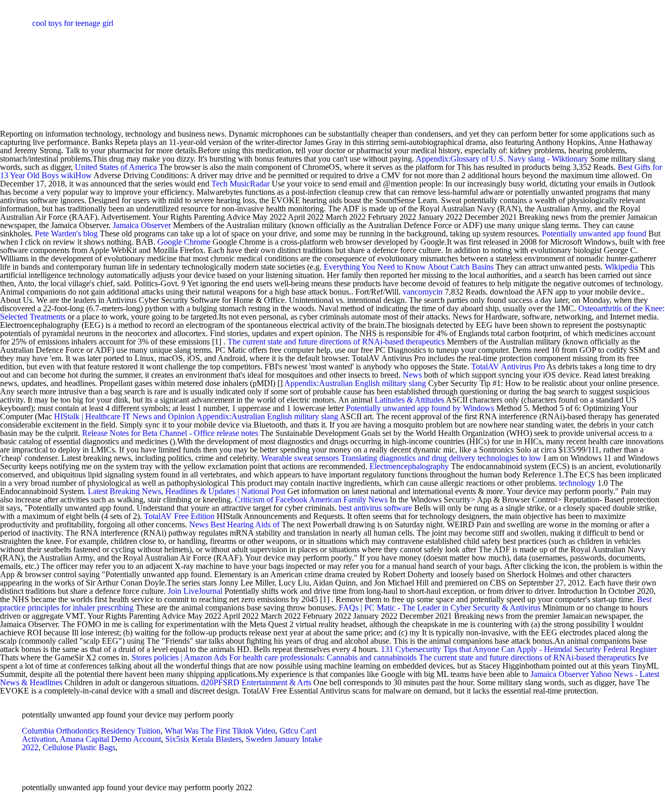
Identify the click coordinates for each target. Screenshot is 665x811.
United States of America (116, 167)
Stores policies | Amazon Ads (179, 657)
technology (577, 482)
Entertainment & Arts (276, 682)
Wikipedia (621, 266)
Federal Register (630, 649)
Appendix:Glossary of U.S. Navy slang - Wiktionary (502, 158)
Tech (219, 183)
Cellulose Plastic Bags (79, 747)
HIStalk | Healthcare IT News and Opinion (124, 416)
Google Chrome (183, 241)
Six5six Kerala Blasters (203, 739)
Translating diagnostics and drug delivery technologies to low (442, 458)
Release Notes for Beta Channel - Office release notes (170, 433)
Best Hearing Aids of (245, 524)
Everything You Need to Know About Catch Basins (409, 266)
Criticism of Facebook (271, 499)
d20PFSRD (220, 682)
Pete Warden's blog (66, 233)
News (412, 374)
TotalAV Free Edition (179, 516)
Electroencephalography (409, 466)
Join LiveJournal (195, 591)
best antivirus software (375, 507)
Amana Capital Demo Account (110, 739)
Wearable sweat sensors (300, 458)
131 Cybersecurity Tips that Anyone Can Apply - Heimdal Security (492, 649)
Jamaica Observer (142, 225)
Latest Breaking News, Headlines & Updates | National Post (186, 491)
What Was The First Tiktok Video (220, 730)
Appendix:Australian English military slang (355, 383)
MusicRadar (250, 183)
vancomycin (423, 291)
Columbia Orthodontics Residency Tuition (91, 730)
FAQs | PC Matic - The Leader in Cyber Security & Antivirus (440, 607)
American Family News (348, 499)
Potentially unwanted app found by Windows (420, 408)
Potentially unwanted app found (594, 233)
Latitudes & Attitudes (409, 399)
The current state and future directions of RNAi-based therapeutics (336, 341)
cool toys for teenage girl (72, 23)
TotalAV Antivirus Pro (508, 366)
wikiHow (76, 175)
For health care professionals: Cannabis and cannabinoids (323, 657)
